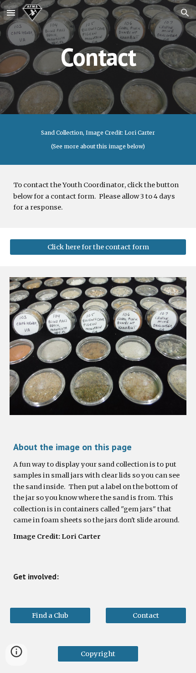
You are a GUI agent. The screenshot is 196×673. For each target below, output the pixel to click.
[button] (11, 12)
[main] (98, 57)
